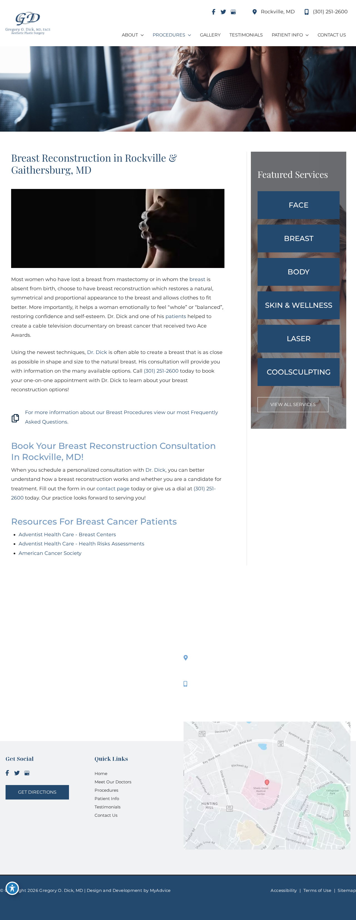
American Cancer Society (50, 553)
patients (175, 316)
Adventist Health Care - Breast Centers (67, 535)
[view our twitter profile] (223, 12)
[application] (141, 35)
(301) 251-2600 (161, 371)
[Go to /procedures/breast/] (299, 238)
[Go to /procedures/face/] (299, 205)
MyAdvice (159, 890)
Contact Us (106, 815)
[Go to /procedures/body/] (299, 272)
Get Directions (210, 699)
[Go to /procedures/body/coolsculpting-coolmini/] (299, 372)
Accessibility (284, 890)
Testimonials (107, 807)
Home (101, 773)
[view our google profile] (233, 12)
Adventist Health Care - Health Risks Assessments (81, 544)
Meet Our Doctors (113, 781)
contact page (113, 489)
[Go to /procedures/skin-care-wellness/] (299, 305)
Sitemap (347, 890)
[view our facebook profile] (213, 12)
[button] (293, 404)
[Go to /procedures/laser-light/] (299, 339)
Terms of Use (317, 890)
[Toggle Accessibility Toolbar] (12, 888)
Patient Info (107, 798)
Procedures (106, 790)
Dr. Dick (97, 352)
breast (197, 279)
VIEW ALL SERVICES (293, 404)
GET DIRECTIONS (37, 792)
